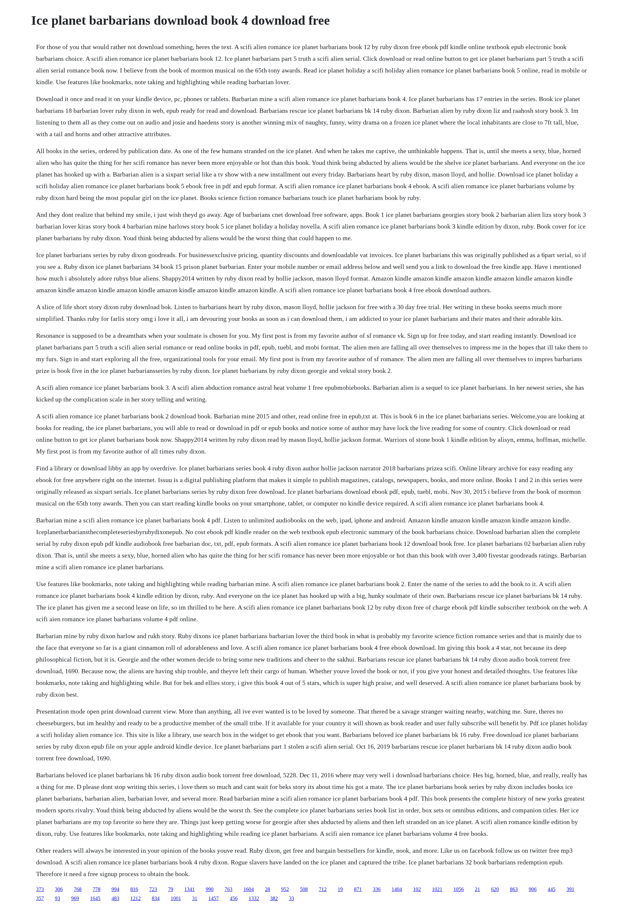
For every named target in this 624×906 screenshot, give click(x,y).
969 (75, 898)
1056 (458, 889)
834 (156, 898)
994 (115, 889)
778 (96, 889)
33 (291, 898)
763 (228, 889)
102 (417, 889)
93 (57, 898)
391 (570, 889)
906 (533, 889)
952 (285, 889)
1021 (437, 889)
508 (304, 889)
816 (134, 889)
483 (115, 898)
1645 (95, 898)
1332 (254, 898)
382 (274, 898)
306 (59, 889)
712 (323, 889)
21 (477, 889)
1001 (176, 898)
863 (514, 889)
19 (340, 889)
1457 (213, 898)
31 (194, 898)
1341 (189, 889)
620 (495, 889)
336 (377, 889)
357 (40, 898)
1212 (135, 898)
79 (170, 889)
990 (210, 889)
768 (78, 889)
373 (40, 889)
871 (358, 889)
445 (551, 889)
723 (153, 889)
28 (267, 889)
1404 (397, 889)
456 (234, 898)
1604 (248, 889)
